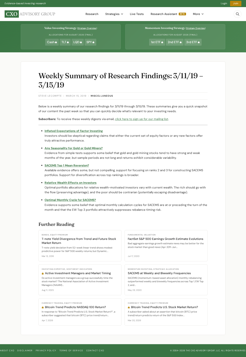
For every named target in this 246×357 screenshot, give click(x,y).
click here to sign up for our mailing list (141, 119)
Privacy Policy (46, 350)
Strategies (112, 14)
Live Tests (137, 14)
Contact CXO (95, 350)
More (196, 14)
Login (224, 3)
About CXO (7, 350)
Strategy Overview (87, 28)
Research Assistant (168, 14)
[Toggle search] (237, 14)
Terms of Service (71, 350)
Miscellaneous (102, 95)
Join (235, 3)
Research (92, 14)
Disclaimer (25, 350)
